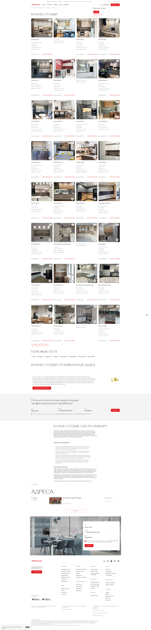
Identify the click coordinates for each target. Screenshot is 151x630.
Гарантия (93, 588)
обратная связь (74, 1)
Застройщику (109, 571)
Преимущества (64, 581)
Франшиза (108, 569)
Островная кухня (72, 356)
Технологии (63, 579)
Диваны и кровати (65, 588)
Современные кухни (65, 569)
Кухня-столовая (91, 356)
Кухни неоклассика (65, 573)
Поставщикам (109, 575)
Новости (107, 594)
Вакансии (108, 598)
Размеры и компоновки (81, 577)
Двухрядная (40, 356)
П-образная (55, 356)
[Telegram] (118, 561)
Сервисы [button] (55, 4)
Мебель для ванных (65, 577)
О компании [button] (66, 4)
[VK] (104, 561)
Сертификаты (79, 590)
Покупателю (93, 566)
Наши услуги (93, 579)
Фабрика (107, 592)
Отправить (115, 410)
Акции (60, 4)
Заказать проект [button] (115, 4)
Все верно (96, 11)
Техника (63, 590)
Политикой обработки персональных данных (82, 413)
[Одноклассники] (107, 561)
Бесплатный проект (95, 582)
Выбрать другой (97, 14)
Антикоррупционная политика (98, 615)
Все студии (75, 510)
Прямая (33, 356)
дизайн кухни (33, 607)
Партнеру (107, 566)
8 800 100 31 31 (116, 1)
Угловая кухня (48, 356)
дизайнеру (60, 1)
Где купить (93, 592)
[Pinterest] (114, 561)
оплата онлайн (67, 1)
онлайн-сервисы (88, 1)
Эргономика (78, 588)
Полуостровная (63, 356)
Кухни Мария (63, 566)
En (110, 1)
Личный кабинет (94, 569)
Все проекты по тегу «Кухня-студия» (40, 344)
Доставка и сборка (95, 586)
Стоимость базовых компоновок (95, 574)
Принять (27, 627)
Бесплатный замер (95, 584)
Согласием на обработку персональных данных (64, 413)
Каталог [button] (43, 4)
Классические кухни (65, 571)
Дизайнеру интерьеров (111, 573)
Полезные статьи (80, 571)
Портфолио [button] (49, 4)
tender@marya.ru (65, 607)
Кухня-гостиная (81, 356)
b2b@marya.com (95, 608)
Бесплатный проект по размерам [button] (42, 388)
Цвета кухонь (79, 584)
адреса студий (81, 1)
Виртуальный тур (109, 596)
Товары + (63, 585)
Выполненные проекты (81, 569)
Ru (109, 1)
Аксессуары (64, 594)
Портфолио (78, 566)
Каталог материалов (80, 581)
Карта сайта (108, 600)
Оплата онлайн (94, 571)
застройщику (54, 1)
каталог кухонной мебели (40, 607)
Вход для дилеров (109, 579)
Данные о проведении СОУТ (67, 609)
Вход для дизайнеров (110, 582)
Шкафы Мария (64, 575)
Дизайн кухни (79, 575)
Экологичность (79, 586)
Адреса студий (94, 595)
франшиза (48, 1)
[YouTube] (111, 561)
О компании (108, 589)
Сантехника (63, 592)
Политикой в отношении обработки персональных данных (11, 627)
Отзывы (78, 573)
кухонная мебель (53, 606)
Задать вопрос (36, 571)
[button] (105, 4)
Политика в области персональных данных (100, 612)
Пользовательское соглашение (98, 610)
